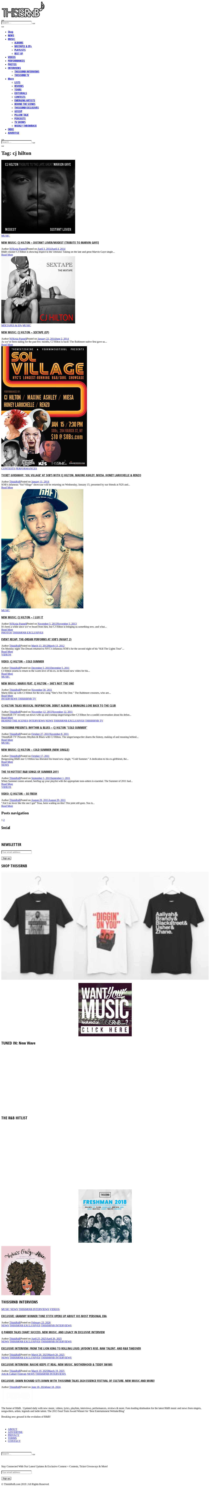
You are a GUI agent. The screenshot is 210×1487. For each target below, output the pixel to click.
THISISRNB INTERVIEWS (26, 71)
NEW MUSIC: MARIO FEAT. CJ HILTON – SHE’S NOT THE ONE (37, 683)
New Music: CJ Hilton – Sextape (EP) (25, 332)
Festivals (21, 1373)
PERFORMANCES (16, 61)
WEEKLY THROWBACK (25, 125)
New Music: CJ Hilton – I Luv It (22, 617)
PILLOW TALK (21, 115)
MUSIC (11, 39)
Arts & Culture (9, 1373)
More (11, 79)
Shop (10, 32)
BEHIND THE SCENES (24, 104)
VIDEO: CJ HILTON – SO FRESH (19, 793)
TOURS (17, 89)
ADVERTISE (13, 133)
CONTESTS (19, 97)
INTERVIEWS (14, 68)
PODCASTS (20, 118)
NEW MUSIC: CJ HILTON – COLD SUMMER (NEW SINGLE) (35, 750)
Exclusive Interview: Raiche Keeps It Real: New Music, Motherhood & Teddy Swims (56, 1364)
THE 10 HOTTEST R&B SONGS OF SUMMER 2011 (30, 772)
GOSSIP (18, 111)
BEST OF (18, 53)
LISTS (17, 82)
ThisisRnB (15, 481)
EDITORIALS (20, 93)
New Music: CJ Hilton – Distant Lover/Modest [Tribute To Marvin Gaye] (50, 242)
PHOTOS (12, 64)
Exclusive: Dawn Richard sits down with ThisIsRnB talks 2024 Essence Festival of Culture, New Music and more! (78, 1381)
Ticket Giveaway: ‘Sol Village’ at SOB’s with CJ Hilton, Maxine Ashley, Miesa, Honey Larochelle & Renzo (71, 475)
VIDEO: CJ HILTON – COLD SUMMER (22, 661)
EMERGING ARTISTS (24, 100)
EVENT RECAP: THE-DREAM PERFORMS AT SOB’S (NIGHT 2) (36, 639)
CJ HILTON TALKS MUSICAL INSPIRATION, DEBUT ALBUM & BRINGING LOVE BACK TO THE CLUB (58, 705)
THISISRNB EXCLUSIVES (26, 107)
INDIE (11, 129)
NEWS (11, 35)
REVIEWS (19, 86)
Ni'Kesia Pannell (18, 248)
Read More (7, 254)
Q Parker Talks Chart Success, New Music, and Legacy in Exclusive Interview (53, 1332)
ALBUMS (18, 42)
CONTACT (14, 1441)
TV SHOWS (20, 122)
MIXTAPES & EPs (23, 46)
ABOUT (12, 1429)
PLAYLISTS (20, 50)
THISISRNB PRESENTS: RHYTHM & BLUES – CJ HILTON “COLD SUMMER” (44, 727)
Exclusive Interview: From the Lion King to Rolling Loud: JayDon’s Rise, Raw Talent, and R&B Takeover (71, 1348)
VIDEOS (12, 57)
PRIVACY (13, 1435)
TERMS (12, 1438)
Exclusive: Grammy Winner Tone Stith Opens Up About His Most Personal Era (54, 1316)
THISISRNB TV (21, 75)
